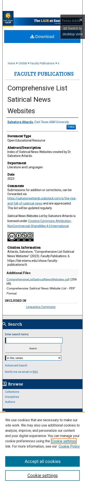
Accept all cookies (43, 461)
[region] (42, 449)
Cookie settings (64, 441)
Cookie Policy (69, 446)
